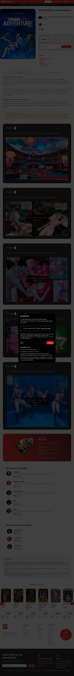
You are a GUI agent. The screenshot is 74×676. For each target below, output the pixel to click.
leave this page (46, 328)
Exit (22, 342)
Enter (50, 343)
